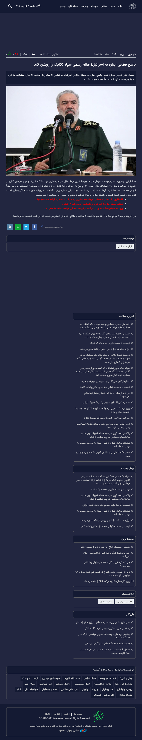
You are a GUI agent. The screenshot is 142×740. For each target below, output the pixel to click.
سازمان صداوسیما (102, 684)
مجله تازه (73, 6)
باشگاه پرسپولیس (82, 684)
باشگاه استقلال (125, 695)
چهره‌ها (84, 6)
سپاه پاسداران (31, 689)
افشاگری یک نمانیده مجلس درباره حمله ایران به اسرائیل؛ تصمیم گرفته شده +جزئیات (79, 200)
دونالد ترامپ (90, 678)
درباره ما (78, 714)
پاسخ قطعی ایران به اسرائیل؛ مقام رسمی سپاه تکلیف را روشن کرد (85, 65)
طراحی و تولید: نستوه (69, 730)
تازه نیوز (132, 6)
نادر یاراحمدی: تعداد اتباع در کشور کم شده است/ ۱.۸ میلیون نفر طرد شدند (102, 574)
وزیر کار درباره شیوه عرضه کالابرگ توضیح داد (107, 581)
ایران (120, 6)
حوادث (94, 6)
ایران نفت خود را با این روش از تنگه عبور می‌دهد (105, 349)
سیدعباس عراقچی (51, 678)
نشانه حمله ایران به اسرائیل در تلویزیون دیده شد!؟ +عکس (92, 204)
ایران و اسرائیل (125, 246)
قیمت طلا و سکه (30, 678)
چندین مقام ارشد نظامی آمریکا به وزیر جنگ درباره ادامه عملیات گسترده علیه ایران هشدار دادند (104, 335)
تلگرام (57, 714)
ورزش (104, 6)
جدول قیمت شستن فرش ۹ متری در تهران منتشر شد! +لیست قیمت (104, 651)
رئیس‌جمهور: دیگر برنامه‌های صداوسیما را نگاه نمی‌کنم (106, 555)
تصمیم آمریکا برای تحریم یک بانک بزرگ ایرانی (106, 402)
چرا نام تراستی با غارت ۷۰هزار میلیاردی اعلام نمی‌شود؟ (107, 395)
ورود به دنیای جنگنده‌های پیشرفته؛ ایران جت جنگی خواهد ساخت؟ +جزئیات (84, 209)
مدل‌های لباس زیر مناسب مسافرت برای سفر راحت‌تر (103, 622)
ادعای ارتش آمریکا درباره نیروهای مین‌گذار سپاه (106, 381)
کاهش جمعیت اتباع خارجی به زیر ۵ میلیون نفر (105, 547)
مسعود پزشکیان (49, 689)
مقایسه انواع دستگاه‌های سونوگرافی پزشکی (107, 644)
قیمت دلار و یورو (108, 678)
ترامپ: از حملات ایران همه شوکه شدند (110, 343)
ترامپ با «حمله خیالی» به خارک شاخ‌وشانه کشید (105, 387)
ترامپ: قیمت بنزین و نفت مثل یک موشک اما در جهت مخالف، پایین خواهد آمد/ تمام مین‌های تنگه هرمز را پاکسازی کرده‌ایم (103, 358)
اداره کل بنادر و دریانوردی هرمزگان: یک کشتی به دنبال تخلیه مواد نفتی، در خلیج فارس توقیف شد (105, 326)
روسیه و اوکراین (124, 689)
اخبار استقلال (106, 602)
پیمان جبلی (29, 684)
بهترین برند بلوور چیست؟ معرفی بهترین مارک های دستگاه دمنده (104, 636)
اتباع (19, 689)
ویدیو (62, 6)
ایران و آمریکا (126, 678)
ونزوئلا (95, 689)
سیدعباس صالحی (69, 689)
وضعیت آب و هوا (123, 684)
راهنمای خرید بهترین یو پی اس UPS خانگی (107, 628)
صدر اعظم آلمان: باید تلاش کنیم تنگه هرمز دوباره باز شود (103, 454)
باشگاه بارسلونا (63, 684)
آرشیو (67, 714)
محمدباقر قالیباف (72, 678)
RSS (47, 714)
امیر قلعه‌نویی (45, 684)
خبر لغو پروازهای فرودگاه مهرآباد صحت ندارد (107, 418)
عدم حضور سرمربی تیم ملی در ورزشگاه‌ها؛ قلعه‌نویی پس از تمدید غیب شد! (103, 426)
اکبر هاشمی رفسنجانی (103, 695)
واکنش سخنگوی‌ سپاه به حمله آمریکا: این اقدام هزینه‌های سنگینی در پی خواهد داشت (105, 435)
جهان (112, 6)
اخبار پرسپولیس (124, 602)
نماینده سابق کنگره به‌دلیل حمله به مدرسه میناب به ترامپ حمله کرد (103, 445)
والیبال (85, 689)
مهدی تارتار (107, 689)
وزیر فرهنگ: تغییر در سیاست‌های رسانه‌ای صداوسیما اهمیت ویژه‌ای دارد (102, 410)
